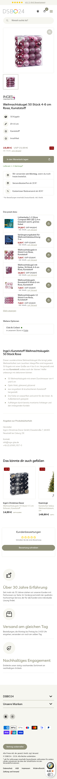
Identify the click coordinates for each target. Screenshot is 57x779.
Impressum (26, 768)
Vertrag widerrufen (15, 746)
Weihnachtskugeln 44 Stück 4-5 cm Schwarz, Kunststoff (18, 507)
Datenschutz (7, 768)
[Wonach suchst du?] (7, 20)
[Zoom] (49, 32)
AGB (17, 768)
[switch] (50, 774)
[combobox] (28, 20)
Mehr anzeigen (9, 311)
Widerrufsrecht (38, 768)
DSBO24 (8, 696)
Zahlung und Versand (11, 772)
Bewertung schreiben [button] (28, 547)
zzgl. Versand (16, 151)
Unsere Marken (12, 704)
